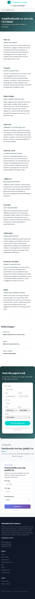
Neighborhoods (5, 570)
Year (6, 407)
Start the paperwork (17, 423)
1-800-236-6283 (18, 6)
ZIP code (7, 400)
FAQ (2, 565)
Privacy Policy (5, 581)
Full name (8, 386)
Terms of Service (5, 584)
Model (7, 414)
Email (6, 393)
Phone (20, 393)
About (3, 567)
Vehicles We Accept (6, 562)
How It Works (5, 557)
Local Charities (5, 572)
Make (19, 407)
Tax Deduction (5, 559)
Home (3, 10)
